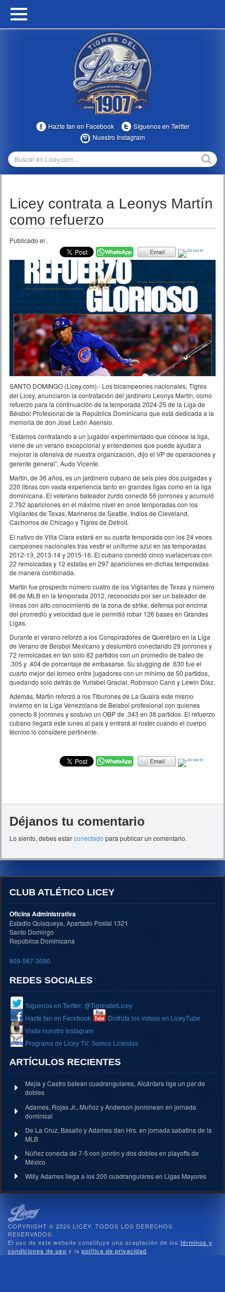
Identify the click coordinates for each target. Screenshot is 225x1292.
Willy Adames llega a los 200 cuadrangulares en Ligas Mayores (115, 1175)
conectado (89, 838)
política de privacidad (114, 1250)
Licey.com (112, 72)
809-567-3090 (29, 960)
